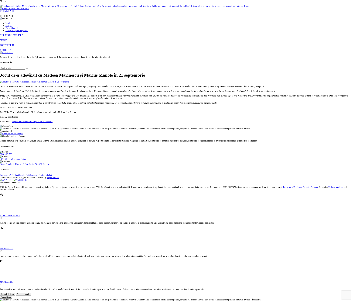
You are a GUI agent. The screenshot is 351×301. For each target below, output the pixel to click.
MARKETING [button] (6, 282)
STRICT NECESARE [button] (10, 215)
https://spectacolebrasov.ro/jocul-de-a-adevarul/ (32, 121)
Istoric (8, 23)
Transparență (5, 175)
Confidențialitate (46, 175)
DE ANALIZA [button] (6, 248)
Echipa (8, 25)
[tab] (175, 206)
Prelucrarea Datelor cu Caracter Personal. (301, 187)
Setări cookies (32, 175)
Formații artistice (12, 28)
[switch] (1, 218)
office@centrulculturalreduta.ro (13, 159)
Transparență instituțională (16, 30)
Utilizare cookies (335, 187)
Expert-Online (53, 177)
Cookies (21, 175)
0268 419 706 (6, 154)
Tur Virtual (24, 8)
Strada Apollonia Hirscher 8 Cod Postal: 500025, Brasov (24, 164)
